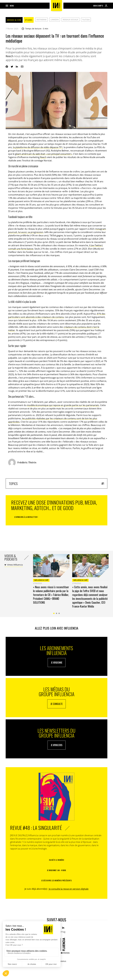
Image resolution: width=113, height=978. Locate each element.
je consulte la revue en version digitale (68, 888)
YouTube (86, 19)
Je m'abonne (56, 662)
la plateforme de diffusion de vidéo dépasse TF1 (38, 147)
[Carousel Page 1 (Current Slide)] (54, 613)
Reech (43, 157)
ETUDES (28, 20)
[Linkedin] (17, 66)
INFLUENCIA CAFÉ (41, 580)
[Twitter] (12, 66)
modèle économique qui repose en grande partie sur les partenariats (63, 405)
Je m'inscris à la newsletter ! (26, 516)
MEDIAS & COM (14, 20)
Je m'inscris (56, 745)
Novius (63, 961)
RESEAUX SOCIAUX (70, 19)
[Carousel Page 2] (56, 613)
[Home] (56, 5)
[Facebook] (7, 66)
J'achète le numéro (56, 859)
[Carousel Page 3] (59, 613)
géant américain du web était (43, 153)
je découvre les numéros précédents (56, 880)
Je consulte (56, 704)
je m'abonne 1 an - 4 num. (56, 870)
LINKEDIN (55, 19)
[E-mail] (22, 66)
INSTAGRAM (41, 19)
